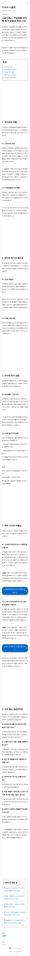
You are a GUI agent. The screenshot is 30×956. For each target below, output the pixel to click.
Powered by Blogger (16, 948)
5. (3, 709)
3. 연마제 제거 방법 (8, 72)
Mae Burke (19, 951)
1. (3, 122)
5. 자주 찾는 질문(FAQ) (9, 77)
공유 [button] (3, 933)
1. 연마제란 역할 (7, 67)
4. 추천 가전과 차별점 (9, 75)
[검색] (27, 2)
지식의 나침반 (9, 7)
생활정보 (4, 936)
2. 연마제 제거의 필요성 (10, 69)
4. (3, 525)
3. (3, 375)
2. (3, 258)
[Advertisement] (15, 100)
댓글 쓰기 (4, 944)
